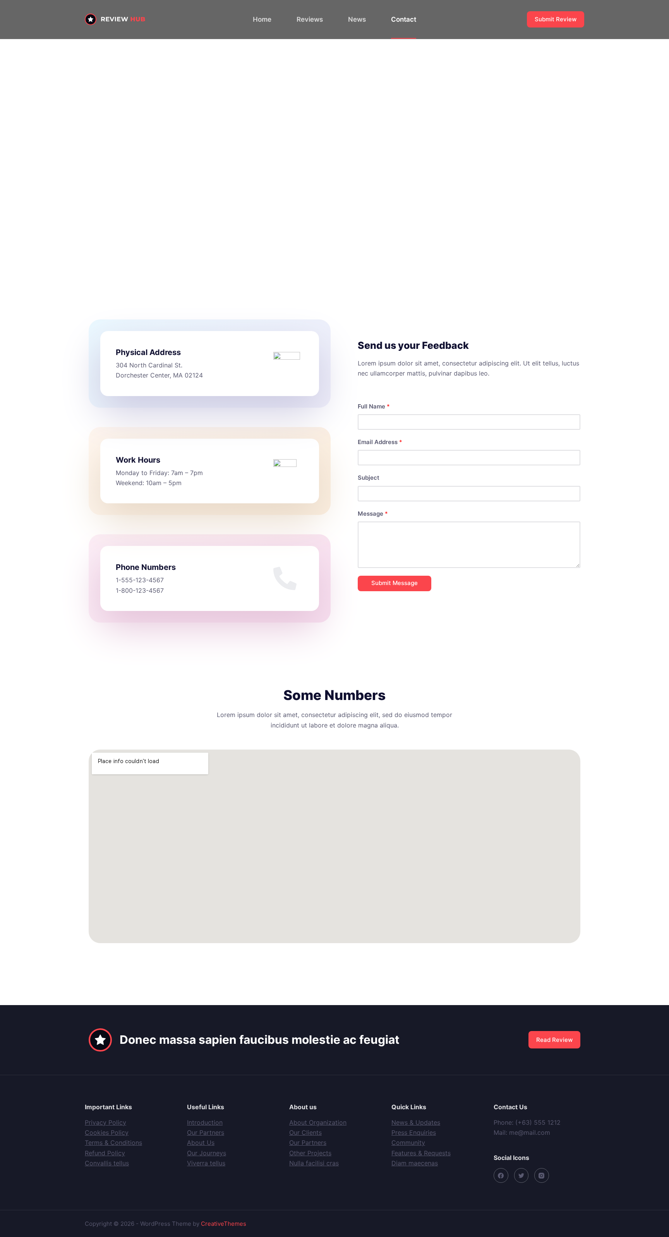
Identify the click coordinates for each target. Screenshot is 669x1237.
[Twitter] (521, 1175)
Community (408, 1142)
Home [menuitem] (262, 19)
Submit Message (394, 583)
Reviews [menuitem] (310, 19)
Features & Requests (421, 1153)
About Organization (318, 1122)
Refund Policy (105, 1153)
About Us (200, 1142)
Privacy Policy (105, 1122)
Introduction (205, 1122)
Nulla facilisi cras (314, 1163)
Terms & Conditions (113, 1142)
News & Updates (415, 1122)
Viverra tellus (206, 1163)
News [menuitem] (357, 19)
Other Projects (310, 1153)
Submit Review (555, 19)
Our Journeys (206, 1153)
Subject (368, 477)
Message (373, 513)
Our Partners (205, 1132)
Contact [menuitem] (403, 19)
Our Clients (305, 1132)
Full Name (374, 406)
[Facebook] (501, 1175)
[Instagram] (541, 1175)
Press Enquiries (413, 1132)
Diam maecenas (414, 1163)
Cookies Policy (107, 1132)
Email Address (380, 442)
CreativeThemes (223, 1223)
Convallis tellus (107, 1163)
